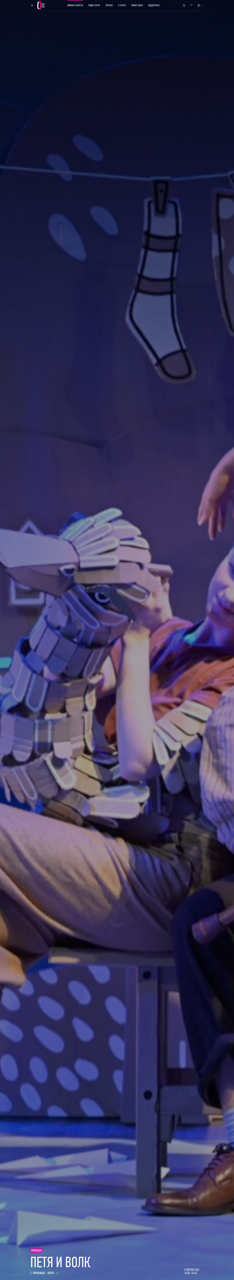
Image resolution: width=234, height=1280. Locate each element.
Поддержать (154, 5)
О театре (122, 5)
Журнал (109, 5)
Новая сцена (137, 5)
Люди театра (94, 5)
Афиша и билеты (75, 5)
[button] (32, 5)
